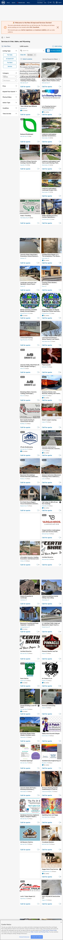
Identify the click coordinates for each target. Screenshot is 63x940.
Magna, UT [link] (44, 900)
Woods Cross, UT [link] (46, 627)
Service (10, 66)
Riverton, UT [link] (23, 478)
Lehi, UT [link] (44, 478)
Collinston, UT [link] (23, 600)
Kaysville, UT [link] (23, 165)
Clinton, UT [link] (22, 561)
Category (4, 75)
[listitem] (30, 75)
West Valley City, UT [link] (24, 217)
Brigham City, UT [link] (24, 506)
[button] (15, 76)
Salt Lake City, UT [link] (24, 82)
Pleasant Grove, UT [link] (24, 313)
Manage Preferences (24, 937)
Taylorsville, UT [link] (23, 737)
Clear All (23, 55)
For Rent (9, 62)
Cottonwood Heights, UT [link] (47, 110)
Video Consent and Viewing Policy (40, 932)
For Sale (9, 55)
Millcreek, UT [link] (45, 367)
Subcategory (6, 80)
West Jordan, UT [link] (45, 138)
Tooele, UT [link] (22, 286)
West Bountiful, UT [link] (46, 219)
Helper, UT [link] (44, 653)
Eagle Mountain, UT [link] (24, 339)
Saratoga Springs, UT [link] (25, 627)
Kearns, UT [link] (44, 707)
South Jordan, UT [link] (46, 735)
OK (61, 922)
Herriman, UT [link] (23, 258)
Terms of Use (45, 930)
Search (8, 37)
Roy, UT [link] (43, 450)
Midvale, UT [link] (44, 680)
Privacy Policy (53, 930)
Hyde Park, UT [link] (23, 898)
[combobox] (10, 76)
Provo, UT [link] (44, 286)
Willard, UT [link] (44, 395)
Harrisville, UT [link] (45, 506)
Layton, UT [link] (44, 422)
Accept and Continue (37, 937)
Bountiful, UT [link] (45, 763)
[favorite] (38, 87)
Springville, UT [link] (23, 108)
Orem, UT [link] (22, 368)
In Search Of (10, 59)
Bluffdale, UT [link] (23, 423)
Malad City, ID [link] (23, 680)
